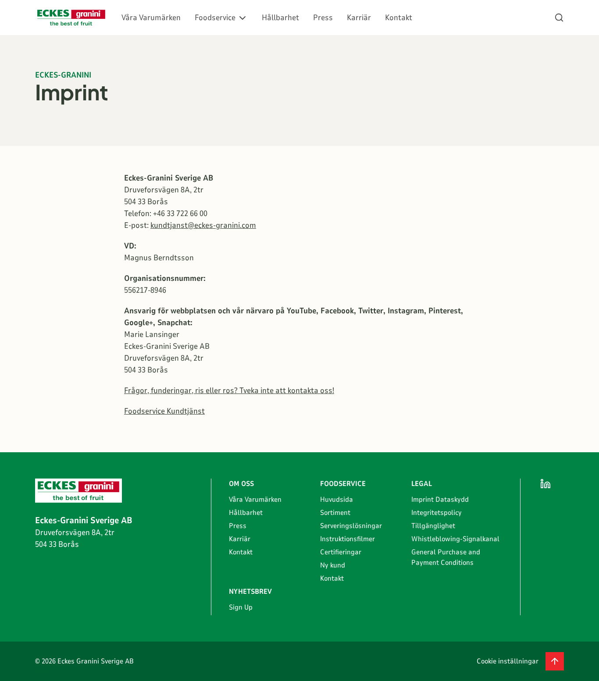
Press (323, 17)
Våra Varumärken (151, 17)
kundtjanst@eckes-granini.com (203, 225)
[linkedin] (545, 484)
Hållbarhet (280, 17)
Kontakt (398, 17)
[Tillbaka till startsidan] (71, 18)
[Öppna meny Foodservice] (242, 17)
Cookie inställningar (507, 661)
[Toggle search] (559, 17)
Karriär (359, 17)
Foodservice (215, 17)
